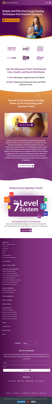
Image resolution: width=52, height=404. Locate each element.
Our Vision (5, 248)
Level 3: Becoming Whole (8, 277)
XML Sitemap (43, 393)
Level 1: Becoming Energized (9, 273)
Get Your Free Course (12, 20)
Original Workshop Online (9, 290)
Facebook (13, 381)
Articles (4, 251)
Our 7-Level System (8, 265)
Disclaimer (8, 393)
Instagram (41, 381)
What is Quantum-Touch (8, 244)
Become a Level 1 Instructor (9, 312)
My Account (6, 330)
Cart (4, 334)
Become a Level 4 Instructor (9, 318)
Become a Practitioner (8, 310)
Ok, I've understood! (21, 401)
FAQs (3, 253)
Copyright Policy (25, 393)
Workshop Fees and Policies (9, 284)
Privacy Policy (16, 393)
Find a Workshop (8, 296)
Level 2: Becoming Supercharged (10, 275)
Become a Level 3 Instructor (9, 316)
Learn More (24, 230)
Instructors (6, 304)
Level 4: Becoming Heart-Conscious (11, 280)
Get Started (6, 261)
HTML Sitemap (34, 393)
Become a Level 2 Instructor (9, 314)
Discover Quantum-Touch (8, 271)
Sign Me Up (26, 370)
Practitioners (7, 300)
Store (4, 322)
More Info (33, 401)
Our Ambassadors (6, 255)
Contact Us (6, 326)
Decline (28, 401)
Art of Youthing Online (8, 292)
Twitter (22, 381)
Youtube (31, 381)
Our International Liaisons (9, 257)
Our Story (5, 246)
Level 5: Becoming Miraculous (10, 282)
